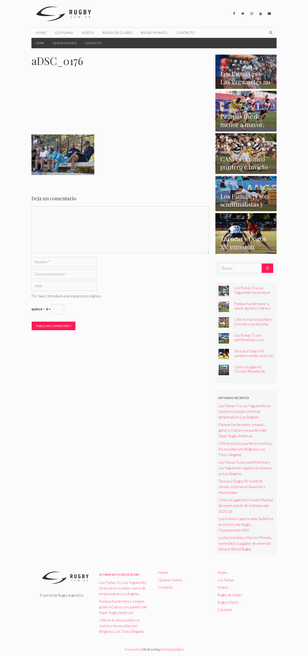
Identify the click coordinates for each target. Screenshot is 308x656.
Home (41, 33)
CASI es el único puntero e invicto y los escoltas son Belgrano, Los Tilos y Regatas (253, 326)
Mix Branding (151, 649)
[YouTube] (260, 13)
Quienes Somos (64, 43)
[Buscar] (267, 268)
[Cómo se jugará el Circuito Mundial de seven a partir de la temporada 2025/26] (224, 372)
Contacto (185, 33)
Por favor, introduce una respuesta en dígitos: (66, 296)
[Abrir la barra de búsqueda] (271, 32)
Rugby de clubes (117, 33)
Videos (88, 33)
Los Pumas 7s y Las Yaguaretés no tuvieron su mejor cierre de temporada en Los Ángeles (244, 411)
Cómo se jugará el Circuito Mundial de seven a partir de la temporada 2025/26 (249, 373)
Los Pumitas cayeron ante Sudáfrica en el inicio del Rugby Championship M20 (246, 524)
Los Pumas (64, 33)
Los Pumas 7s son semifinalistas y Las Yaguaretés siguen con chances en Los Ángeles (252, 342)
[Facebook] (234, 13)
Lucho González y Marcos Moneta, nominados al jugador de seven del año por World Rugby (245, 543)
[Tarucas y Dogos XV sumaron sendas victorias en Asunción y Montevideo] (246, 251)
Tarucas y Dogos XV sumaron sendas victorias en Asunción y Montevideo (253, 357)
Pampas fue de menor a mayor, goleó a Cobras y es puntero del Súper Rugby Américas (252, 310)
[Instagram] (251, 13)
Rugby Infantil (154, 33)
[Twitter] (242, 13)
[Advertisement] (120, 103)
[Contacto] (269, 13)
